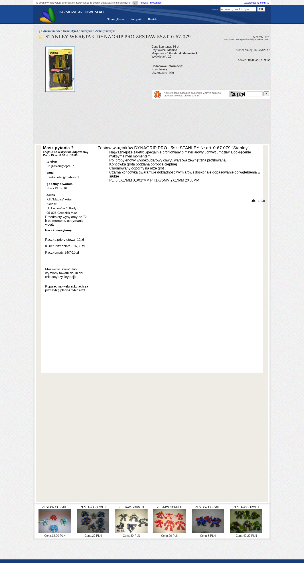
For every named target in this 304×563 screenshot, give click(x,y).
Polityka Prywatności (151, 2)
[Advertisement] (204, 81)
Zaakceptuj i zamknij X (256, 2)
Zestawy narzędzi (105, 31)
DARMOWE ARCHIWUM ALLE (83, 12)
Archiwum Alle (51, 31)
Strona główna (115, 19)
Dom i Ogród (70, 31)
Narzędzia (86, 31)
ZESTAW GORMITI (54, 507)
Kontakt (153, 19)
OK (135, 2)
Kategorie (136, 19)
